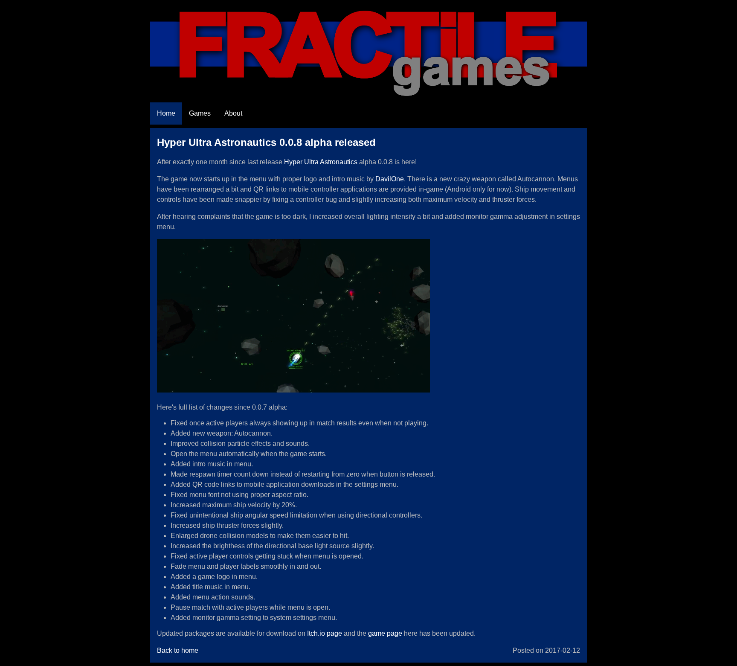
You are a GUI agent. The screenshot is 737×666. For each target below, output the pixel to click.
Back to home (177, 650)
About (233, 113)
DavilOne (389, 179)
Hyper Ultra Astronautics (320, 162)
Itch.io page (324, 633)
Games (200, 113)
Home (166, 113)
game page (385, 633)
